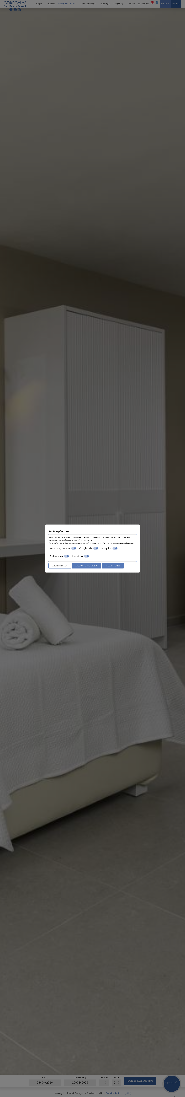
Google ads (85, 548)
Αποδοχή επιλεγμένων (86, 566)
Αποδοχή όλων (113, 566)
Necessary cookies (60, 548)
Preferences (56, 556)
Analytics (106, 548)
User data (77, 556)
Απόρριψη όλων (59, 566)
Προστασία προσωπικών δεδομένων (118, 543)
